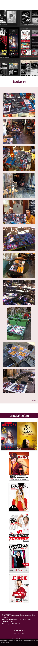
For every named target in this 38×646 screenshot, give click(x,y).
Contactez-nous (19, 633)
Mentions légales (19, 630)
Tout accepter (14, 642)
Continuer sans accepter (26, 642)
